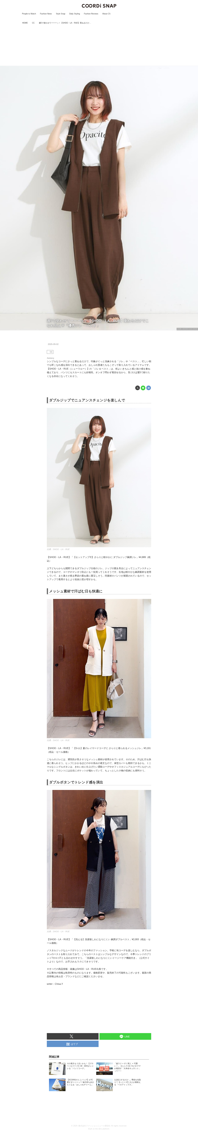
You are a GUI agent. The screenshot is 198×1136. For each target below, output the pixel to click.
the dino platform (102, 1129)
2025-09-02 (53, 344)
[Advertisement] (99, 45)
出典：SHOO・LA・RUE (187, 329)
